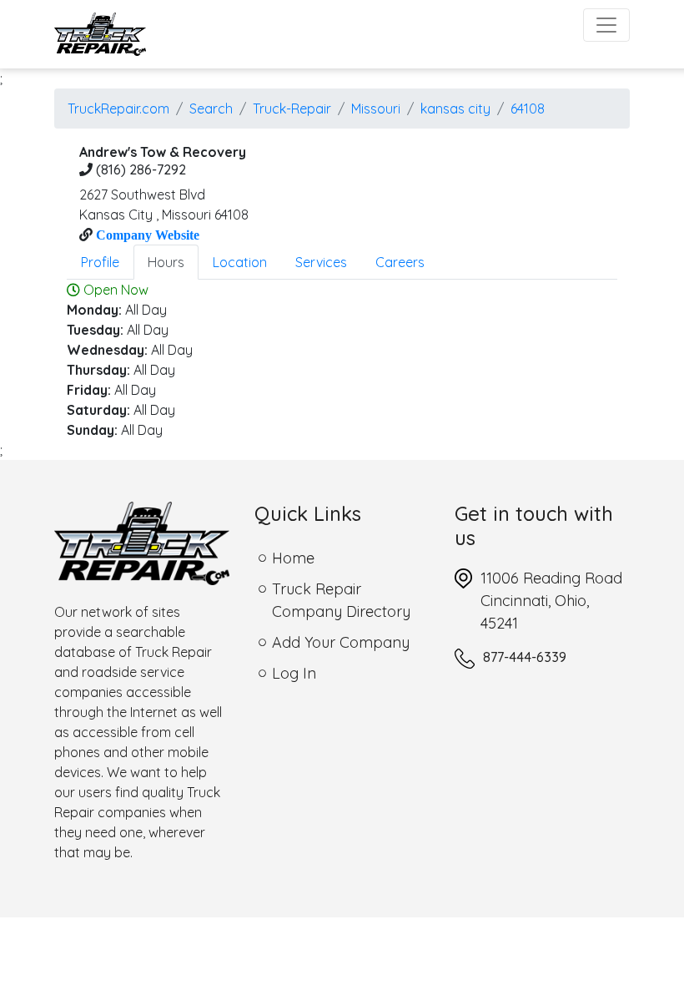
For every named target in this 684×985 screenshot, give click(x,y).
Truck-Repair (292, 108)
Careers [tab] (400, 262)
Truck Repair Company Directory (341, 600)
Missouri (375, 108)
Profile (100, 262)
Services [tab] (321, 262)
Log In (294, 673)
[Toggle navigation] (606, 25)
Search (211, 108)
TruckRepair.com (118, 108)
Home (293, 558)
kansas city (455, 108)
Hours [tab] (166, 262)
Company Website (146, 234)
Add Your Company (341, 642)
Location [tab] (240, 262)
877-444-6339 (524, 657)
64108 (527, 108)
